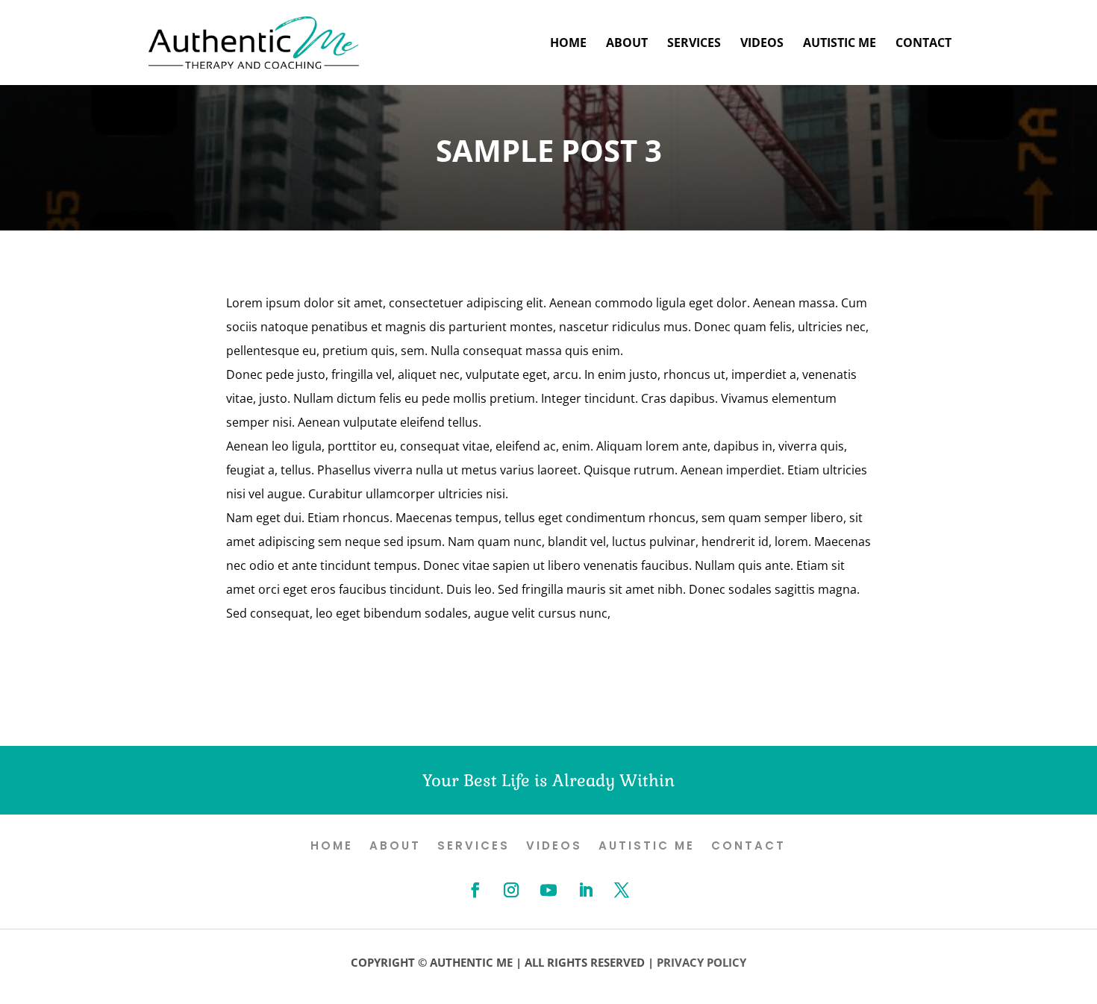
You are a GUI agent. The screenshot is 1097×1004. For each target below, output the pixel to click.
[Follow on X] (622, 890)
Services (694, 44)
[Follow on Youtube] (548, 889)
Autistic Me (839, 44)
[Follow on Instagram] (511, 890)
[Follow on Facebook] (475, 890)
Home (568, 44)
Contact (923, 44)
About (627, 44)
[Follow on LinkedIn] (586, 890)
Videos (762, 44)
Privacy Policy (701, 962)
